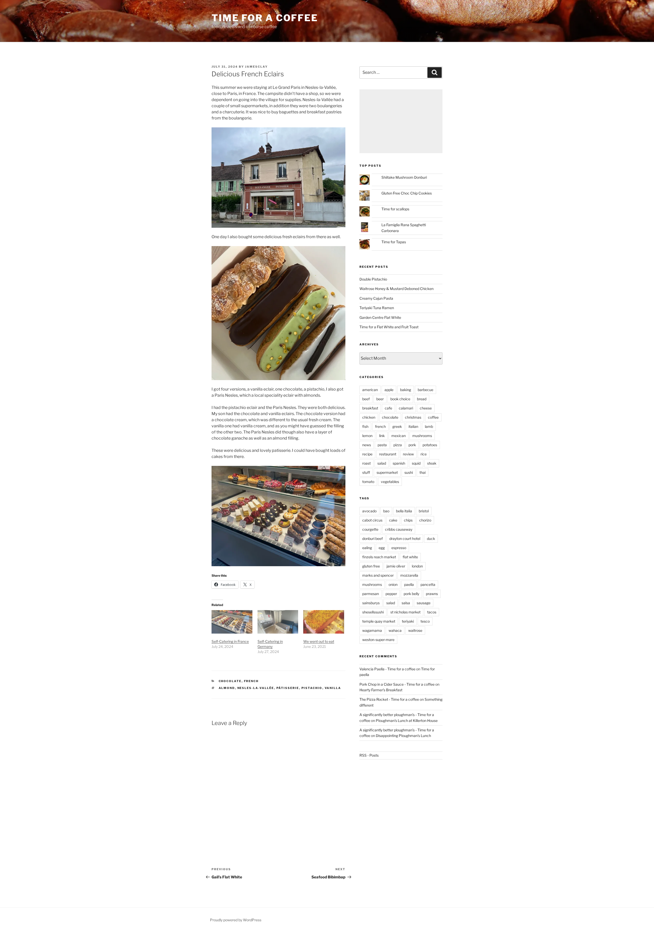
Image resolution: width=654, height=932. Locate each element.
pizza (397, 445)
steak (431, 463)
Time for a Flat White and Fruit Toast (388, 327)
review (408, 454)
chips (408, 520)
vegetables (390, 481)
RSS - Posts (369, 755)
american (370, 390)
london (417, 566)
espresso (398, 548)
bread (421, 399)
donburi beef (372, 538)
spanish (399, 463)
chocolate (230, 681)
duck (431, 538)
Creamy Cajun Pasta (376, 298)
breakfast (370, 408)
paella (409, 584)
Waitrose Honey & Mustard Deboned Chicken (396, 288)
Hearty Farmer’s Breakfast (380, 690)
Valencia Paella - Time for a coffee (387, 669)
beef (366, 399)
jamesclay (256, 66)
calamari (406, 408)
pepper (391, 593)
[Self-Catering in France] (232, 621)
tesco (425, 621)
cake (393, 520)
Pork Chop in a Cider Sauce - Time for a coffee (397, 684)
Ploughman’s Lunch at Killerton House (407, 720)
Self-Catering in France (230, 641)
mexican (398, 435)
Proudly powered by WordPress (235, 920)
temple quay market (378, 621)
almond (227, 688)
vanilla (333, 688)
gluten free (371, 566)
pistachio (311, 688)
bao (386, 511)
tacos (431, 612)
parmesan (370, 593)
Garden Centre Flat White (380, 317)
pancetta (428, 584)
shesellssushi (373, 612)
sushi (408, 472)
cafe (388, 408)
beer (380, 399)
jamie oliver (396, 566)
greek (397, 426)
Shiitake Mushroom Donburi (404, 177)
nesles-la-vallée (255, 688)
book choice (400, 399)
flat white (410, 557)
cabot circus (372, 520)
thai (422, 472)
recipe (367, 454)
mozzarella (409, 575)
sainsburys (371, 603)
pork (412, 445)
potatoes (430, 445)
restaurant (387, 454)
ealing (367, 548)
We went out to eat (318, 641)
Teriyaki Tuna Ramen (376, 308)
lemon (367, 435)
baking (405, 390)
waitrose (415, 630)
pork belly (411, 593)
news (366, 445)
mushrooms (422, 435)
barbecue (425, 390)
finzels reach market (379, 557)
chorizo (425, 520)
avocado (369, 511)
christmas (413, 417)
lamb (429, 426)
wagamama (372, 630)
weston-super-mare (378, 639)
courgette (370, 529)
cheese (426, 408)
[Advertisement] (400, 121)
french (251, 681)
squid (416, 463)
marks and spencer (378, 575)
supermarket (387, 472)
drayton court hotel (404, 538)
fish (365, 426)
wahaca (395, 630)
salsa (406, 603)
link (382, 435)
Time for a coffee (265, 17)
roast (366, 463)
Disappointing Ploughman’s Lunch (403, 735)
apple (388, 390)
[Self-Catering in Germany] (278, 621)
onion (393, 584)
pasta (382, 445)
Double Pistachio (373, 279)
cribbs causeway (398, 529)
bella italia (404, 511)
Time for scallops (395, 209)
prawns (432, 593)
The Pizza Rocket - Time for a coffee (389, 699)
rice (424, 454)
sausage (423, 603)
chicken (368, 417)
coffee (433, 417)
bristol (424, 511)
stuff (366, 472)
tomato (368, 481)
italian (413, 426)
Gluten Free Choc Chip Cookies (406, 193)
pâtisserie (287, 688)
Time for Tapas (393, 242)
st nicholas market (405, 612)
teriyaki (408, 621)
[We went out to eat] (323, 621)
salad (381, 463)
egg (382, 548)
